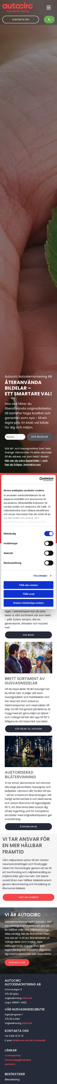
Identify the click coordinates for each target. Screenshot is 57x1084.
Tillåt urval (28, 594)
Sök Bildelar (39, 437)
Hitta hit (27, 998)
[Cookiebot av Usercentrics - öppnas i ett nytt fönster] (40, 479)
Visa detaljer (40, 575)
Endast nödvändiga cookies (28, 602)
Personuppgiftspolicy (18, 1059)
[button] (42, 7)
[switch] (48, 543)
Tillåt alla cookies (28, 585)
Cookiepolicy (13, 1055)
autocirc (10, 1064)
